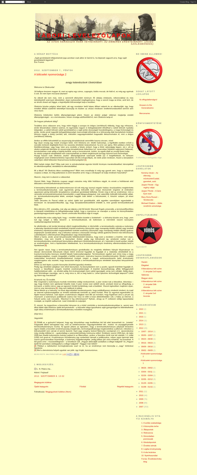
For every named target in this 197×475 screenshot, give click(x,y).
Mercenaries (144, 113)
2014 (141, 320)
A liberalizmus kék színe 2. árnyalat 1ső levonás (151, 293)
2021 (141, 313)
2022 (141, 309)
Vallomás (145, 275)
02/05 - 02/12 (147, 379)
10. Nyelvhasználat (149, 455)
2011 (141, 391)
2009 (141, 399)
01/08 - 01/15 (147, 387)
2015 (141, 317)
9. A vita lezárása (148, 452)
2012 (141, 328)
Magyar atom (147, 278)
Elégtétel (145, 265)
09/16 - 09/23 (147, 343)
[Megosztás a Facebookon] (75, 354)
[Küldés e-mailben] (67, 354)
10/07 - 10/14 (147, 331)
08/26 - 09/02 (147, 368)
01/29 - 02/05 (147, 383)
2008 (141, 403)
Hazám (144, 262)
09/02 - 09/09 (147, 350)
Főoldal (83, 386)
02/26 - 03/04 (147, 375)
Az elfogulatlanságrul (148, 100)
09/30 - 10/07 (147, 335)
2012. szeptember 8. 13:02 (49, 376)
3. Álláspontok (147, 429)
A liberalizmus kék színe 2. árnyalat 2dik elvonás (151, 284)
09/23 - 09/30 (147, 339)
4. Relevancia (147, 433)
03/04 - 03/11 (147, 372)
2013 (141, 324)
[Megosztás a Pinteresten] (78, 354)
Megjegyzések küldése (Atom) (58, 392)
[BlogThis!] (70, 354)
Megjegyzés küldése (42, 382)
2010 (141, 395)
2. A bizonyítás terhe (150, 426)
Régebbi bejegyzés (125, 386)
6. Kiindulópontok (148, 442)
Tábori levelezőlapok (84, 35)
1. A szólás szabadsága (151, 423)
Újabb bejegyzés (41, 386)
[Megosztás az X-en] (73, 354)
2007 (141, 407)
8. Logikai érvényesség (151, 449)
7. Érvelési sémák (148, 446)
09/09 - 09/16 (147, 346)
